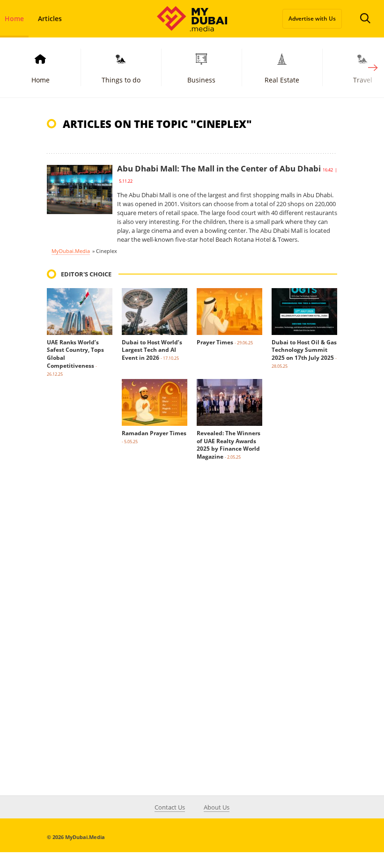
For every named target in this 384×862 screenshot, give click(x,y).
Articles (50, 18)
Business (201, 79)
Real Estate (282, 79)
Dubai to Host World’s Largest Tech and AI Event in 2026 (152, 350)
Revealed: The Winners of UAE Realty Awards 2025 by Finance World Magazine (228, 445)
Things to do (121, 79)
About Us (216, 807)
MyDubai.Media (71, 250)
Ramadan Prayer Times (154, 433)
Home (40, 79)
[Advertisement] (117, 636)
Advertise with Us (312, 18)
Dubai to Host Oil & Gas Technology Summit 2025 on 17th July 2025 (304, 350)
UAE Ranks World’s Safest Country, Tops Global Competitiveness (75, 354)
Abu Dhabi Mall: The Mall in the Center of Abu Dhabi (219, 168)
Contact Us (170, 807)
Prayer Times (215, 342)
